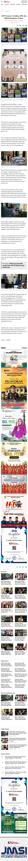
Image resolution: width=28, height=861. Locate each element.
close (15, 845)
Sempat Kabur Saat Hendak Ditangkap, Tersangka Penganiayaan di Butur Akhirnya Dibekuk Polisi (7, 597)
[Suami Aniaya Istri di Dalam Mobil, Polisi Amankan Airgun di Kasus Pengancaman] (7, 618)
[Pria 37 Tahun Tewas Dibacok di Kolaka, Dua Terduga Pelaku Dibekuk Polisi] (21, 590)
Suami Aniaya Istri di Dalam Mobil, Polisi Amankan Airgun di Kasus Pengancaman (7, 625)
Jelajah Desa (16, 20)
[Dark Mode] (23, 1)
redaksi (6, 20)
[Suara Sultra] (7, 1)
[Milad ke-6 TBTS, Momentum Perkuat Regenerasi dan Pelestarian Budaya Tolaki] (7, 632)
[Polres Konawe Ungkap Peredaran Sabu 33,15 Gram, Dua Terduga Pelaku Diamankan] (21, 632)
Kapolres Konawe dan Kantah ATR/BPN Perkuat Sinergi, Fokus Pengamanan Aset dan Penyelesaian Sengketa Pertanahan (7, 611)
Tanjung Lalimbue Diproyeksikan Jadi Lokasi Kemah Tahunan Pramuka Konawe (21, 625)
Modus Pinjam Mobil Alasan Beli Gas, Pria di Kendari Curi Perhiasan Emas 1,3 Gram (20, 583)
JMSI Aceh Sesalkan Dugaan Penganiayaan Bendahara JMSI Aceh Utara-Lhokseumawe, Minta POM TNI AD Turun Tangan (7, 653)
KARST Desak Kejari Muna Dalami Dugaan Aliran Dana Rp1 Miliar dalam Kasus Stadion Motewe (6, 583)
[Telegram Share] (23, 26)
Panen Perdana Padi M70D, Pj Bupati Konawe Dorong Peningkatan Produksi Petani (15, 757)
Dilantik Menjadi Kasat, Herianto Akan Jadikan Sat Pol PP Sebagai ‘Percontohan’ (15, 773)
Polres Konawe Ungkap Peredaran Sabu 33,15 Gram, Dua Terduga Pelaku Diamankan (20, 639)
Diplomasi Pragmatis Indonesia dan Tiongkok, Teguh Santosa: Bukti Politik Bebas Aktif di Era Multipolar (20, 653)
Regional (21, 20)
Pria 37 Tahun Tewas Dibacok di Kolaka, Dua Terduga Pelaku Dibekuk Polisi (20, 597)
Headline (11, 20)
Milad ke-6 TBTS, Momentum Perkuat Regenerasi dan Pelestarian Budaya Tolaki (7, 639)
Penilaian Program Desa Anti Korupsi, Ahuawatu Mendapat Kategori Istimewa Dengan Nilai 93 (16, 762)
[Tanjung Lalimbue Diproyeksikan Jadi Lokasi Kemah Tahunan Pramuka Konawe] (21, 618)
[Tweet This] (20, 26)
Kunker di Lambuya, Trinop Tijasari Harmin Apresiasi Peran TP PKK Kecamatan (15, 767)
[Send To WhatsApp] (26, 26)
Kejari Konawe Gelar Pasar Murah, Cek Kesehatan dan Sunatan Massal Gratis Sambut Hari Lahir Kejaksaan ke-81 (21, 611)
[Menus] (2, 1)
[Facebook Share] (17, 26)
